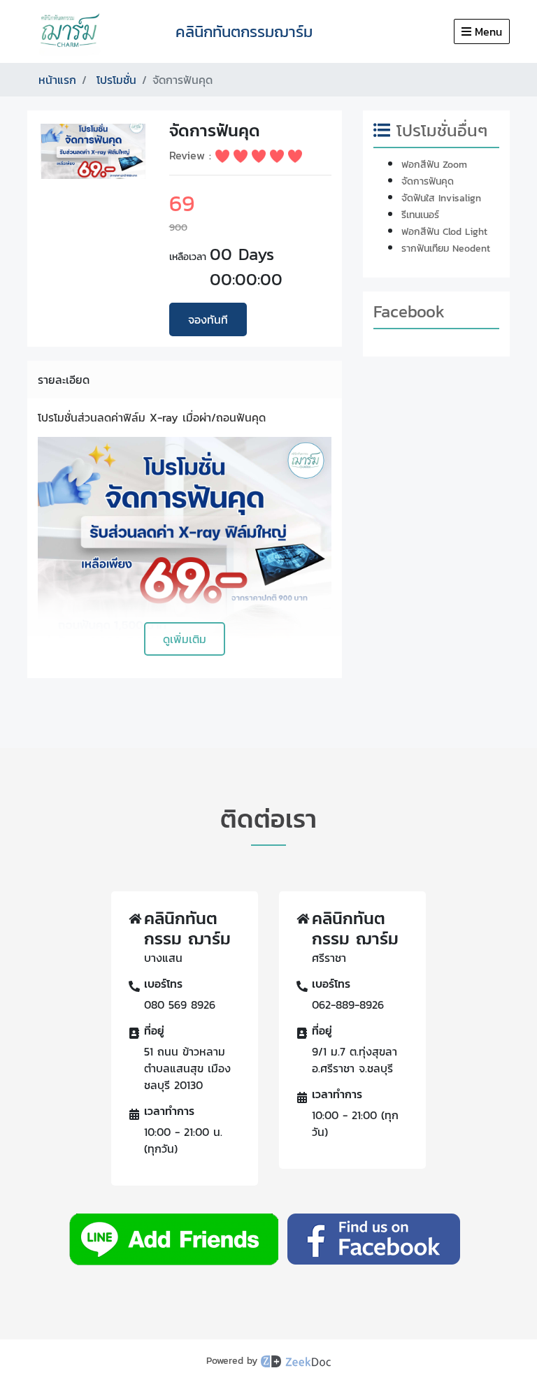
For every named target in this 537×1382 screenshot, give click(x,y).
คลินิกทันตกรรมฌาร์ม (244, 31)
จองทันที (208, 319)
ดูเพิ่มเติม (184, 639)
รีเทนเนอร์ (420, 215)
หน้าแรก (57, 79)
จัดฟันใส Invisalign (441, 198)
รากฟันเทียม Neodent (445, 248)
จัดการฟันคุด (427, 181)
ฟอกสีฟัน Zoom (434, 164)
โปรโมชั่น (116, 79)
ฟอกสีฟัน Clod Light (444, 231)
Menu (488, 31)
